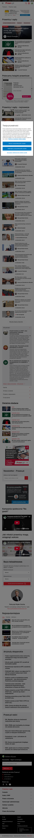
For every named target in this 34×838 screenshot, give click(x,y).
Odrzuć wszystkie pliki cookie (17, 143)
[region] (17, 138)
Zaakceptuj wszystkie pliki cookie (17, 148)
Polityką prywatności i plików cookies (17, 139)
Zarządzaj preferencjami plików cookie (17, 152)
